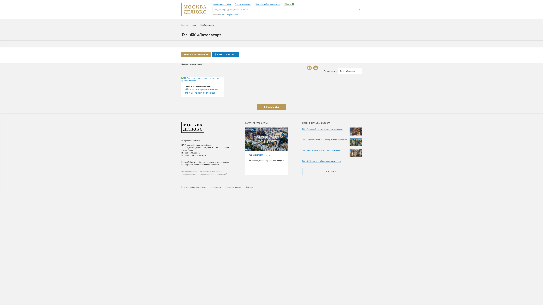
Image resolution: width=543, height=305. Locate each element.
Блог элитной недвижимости (268, 4)
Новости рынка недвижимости (198, 86)
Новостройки (215, 187)
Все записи (331, 171)
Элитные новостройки (222, 4)
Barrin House (256, 155)
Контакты (249, 187)
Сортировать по (330, 71)
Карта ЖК (290, 4)
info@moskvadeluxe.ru (191, 140)
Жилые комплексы (243, 4)
